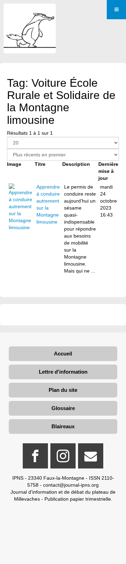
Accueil (63, 354)
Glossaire (63, 408)
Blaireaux (63, 426)
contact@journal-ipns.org (71, 485)
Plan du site (63, 390)
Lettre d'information (63, 372)
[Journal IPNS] (30, 13)
